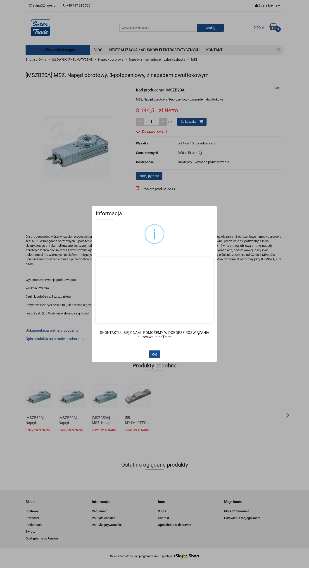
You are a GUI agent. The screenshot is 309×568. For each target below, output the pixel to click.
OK (154, 354)
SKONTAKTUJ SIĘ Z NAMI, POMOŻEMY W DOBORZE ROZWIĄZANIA (154, 333)
